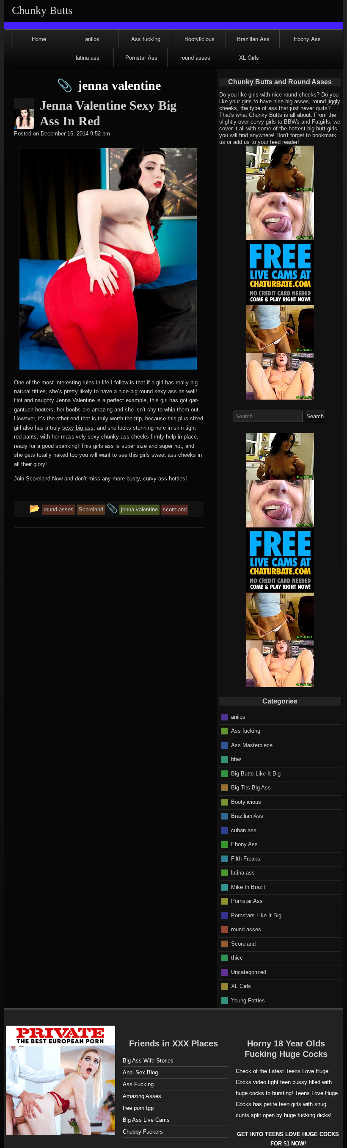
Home (39, 39)
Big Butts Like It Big (256, 773)
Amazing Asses (142, 1096)
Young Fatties (248, 1000)
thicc (237, 958)
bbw (236, 759)
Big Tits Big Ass (251, 787)
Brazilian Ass (253, 39)
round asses (195, 57)
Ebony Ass (307, 39)
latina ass (87, 57)
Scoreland (243, 943)
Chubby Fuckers (143, 1132)
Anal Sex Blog (140, 1072)
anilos (92, 39)
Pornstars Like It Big (256, 915)
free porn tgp (138, 1108)
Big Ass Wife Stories (148, 1060)
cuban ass (243, 830)
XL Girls (249, 57)
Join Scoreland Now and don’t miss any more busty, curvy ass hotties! (100, 478)
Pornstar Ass (141, 57)
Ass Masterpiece (252, 745)
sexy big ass (78, 428)
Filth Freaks (245, 858)
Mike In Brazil (248, 886)
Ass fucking (145, 39)
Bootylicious (200, 39)
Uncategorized (248, 972)
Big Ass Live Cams (146, 1120)
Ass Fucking (138, 1084)
